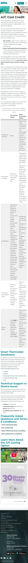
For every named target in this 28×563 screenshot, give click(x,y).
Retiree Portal (4, 532)
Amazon (5, 371)
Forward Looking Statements (9, 520)
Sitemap (3, 528)
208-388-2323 (10, 536)
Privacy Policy (4, 522)
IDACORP (3, 518)
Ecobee (5, 373)
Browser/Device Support (7, 527)
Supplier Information (6, 516)
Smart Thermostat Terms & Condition (13, 430)
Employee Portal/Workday (8, 530)
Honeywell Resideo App (10, 378)
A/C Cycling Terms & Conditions (12, 433)
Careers (3, 515)
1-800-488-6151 (16, 538)
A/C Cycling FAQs (7, 427)
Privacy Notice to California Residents (11, 523)
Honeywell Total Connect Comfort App (14, 375)
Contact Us (4, 513)
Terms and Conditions (7, 525)
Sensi (4, 380)
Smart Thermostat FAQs (9, 424)
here (14, 320)
